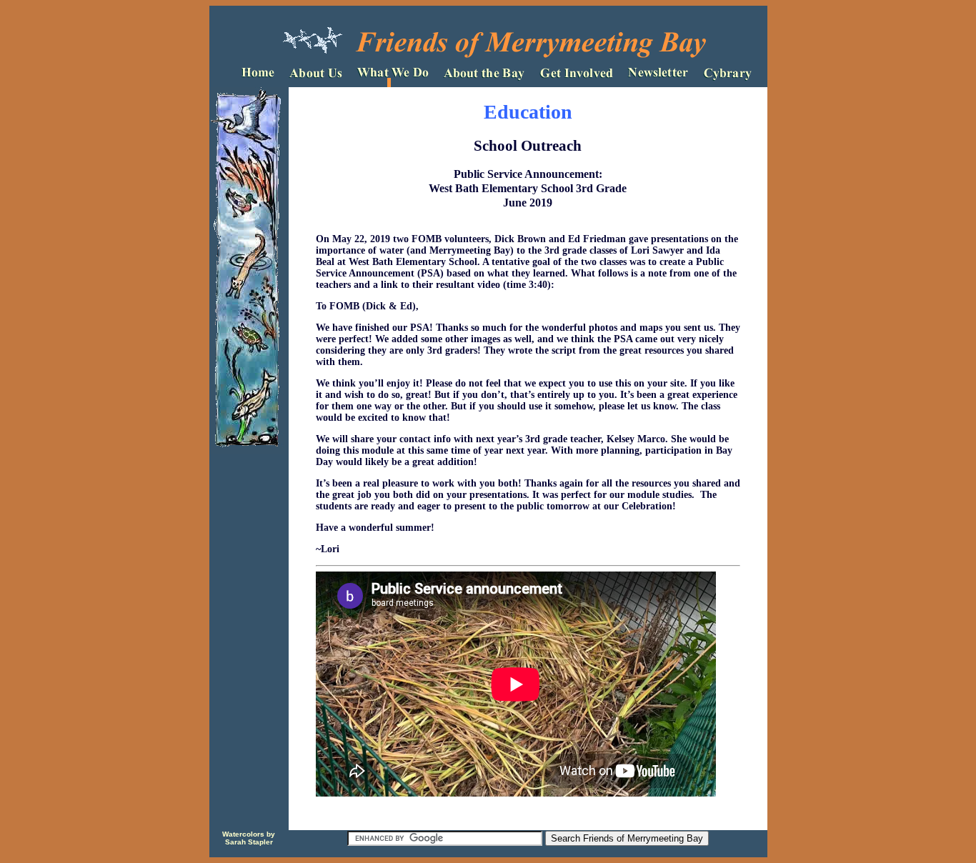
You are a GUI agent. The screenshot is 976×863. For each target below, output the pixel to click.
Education (528, 112)
